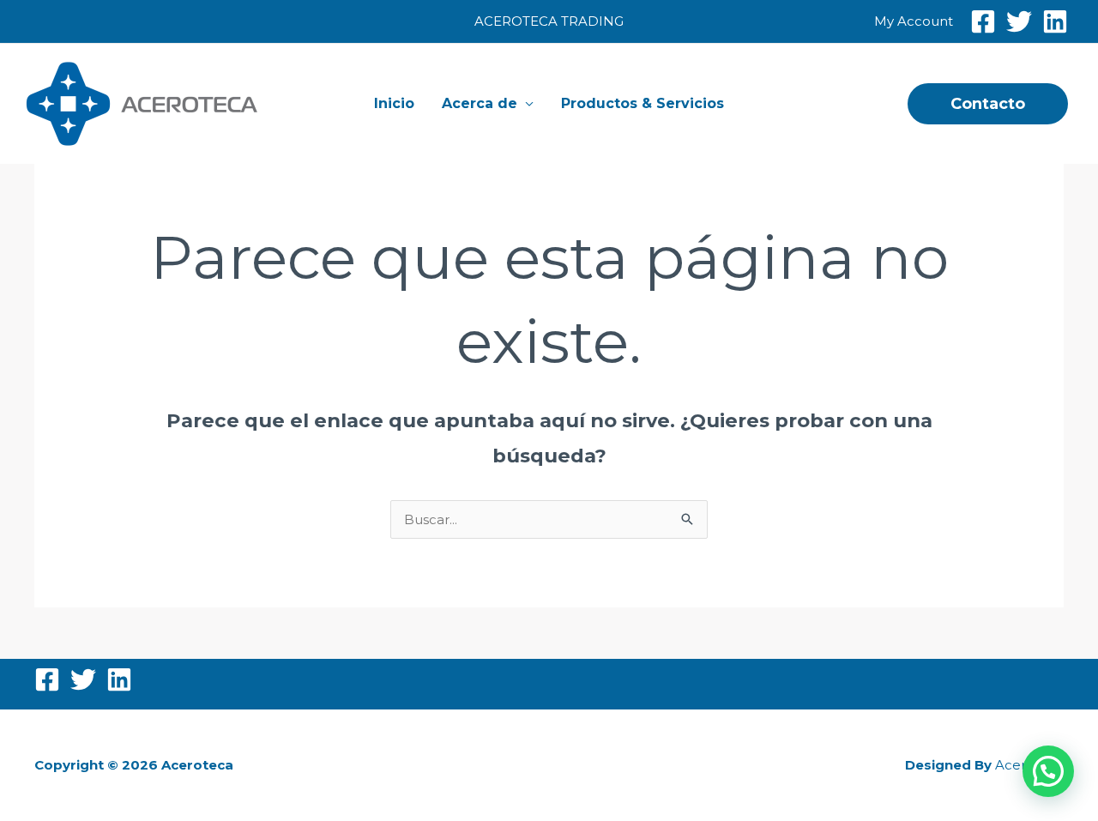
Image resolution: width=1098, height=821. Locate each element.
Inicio (394, 103)
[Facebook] (983, 21)
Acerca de (479, 103)
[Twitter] (1019, 21)
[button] (988, 103)
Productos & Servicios (642, 103)
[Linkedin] (1055, 21)
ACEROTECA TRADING (549, 21)
